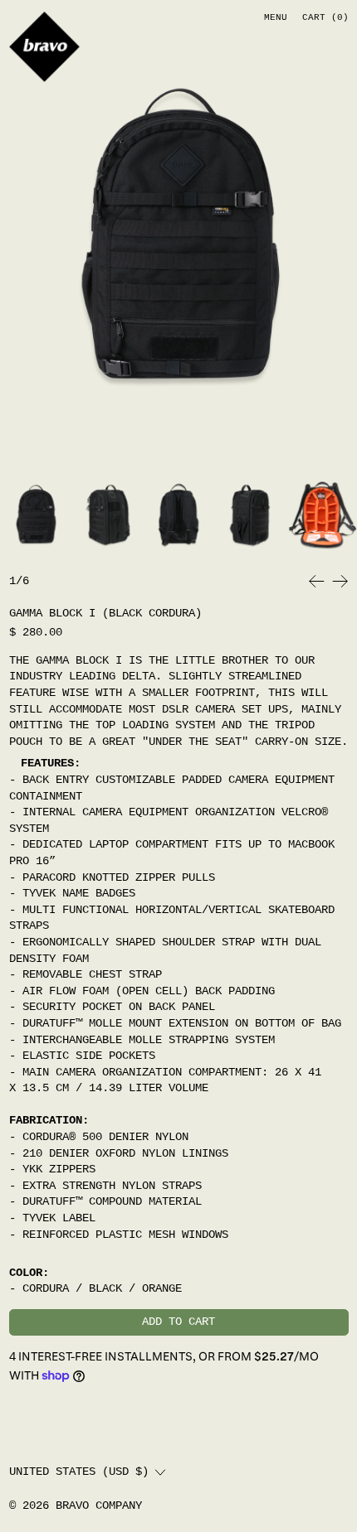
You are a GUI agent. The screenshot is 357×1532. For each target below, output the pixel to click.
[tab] (35, 514)
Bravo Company (99, 1505)
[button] (178, 233)
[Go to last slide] (316, 581)
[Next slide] (340, 581)
